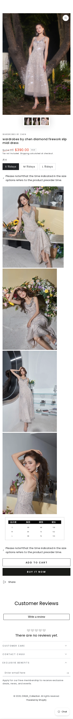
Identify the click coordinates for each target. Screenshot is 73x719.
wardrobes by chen (14, 134)
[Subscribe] (68, 673)
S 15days (12, 167)
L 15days (49, 167)
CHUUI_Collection (31, 696)
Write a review (36, 616)
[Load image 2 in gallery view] (36, 121)
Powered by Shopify (36, 700)
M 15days (30, 167)
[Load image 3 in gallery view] (45, 121)
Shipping (24, 153)
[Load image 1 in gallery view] (28, 121)
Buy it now (36, 572)
